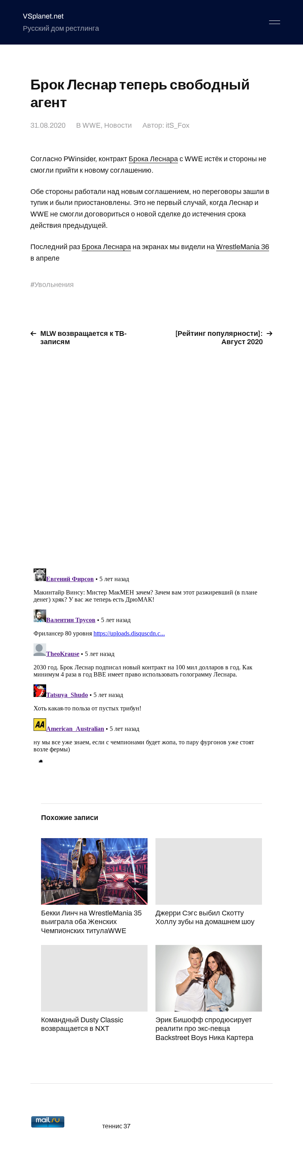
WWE (91, 125)
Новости (118, 125)
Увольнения (54, 285)
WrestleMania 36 (242, 247)
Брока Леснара (153, 159)
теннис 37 (116, 1126)
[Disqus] (151, 452)
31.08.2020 (47, 125)
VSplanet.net (43, 16)
